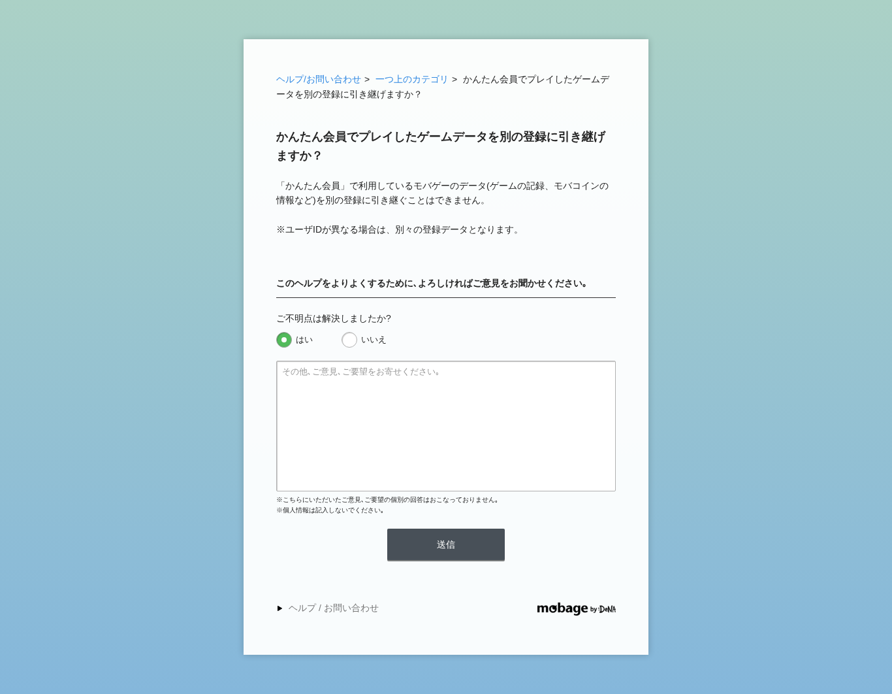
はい (304, 339)
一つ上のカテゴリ (412, 79)
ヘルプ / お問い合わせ (334, 608)
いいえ (374, 339)
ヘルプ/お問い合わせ (318, 79)
